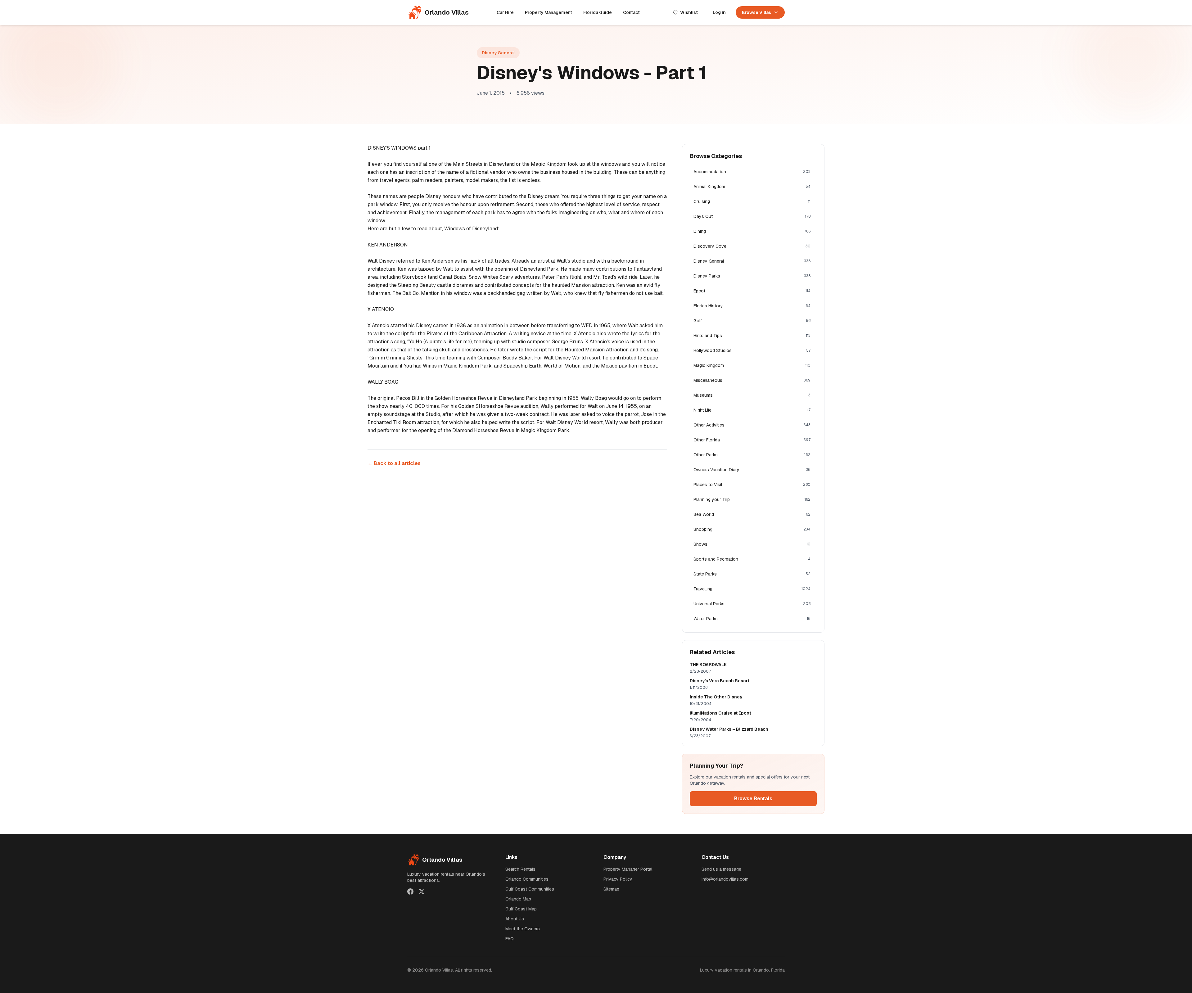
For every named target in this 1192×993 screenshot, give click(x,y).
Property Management (548, 12)
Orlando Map (518, 899)
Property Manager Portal (627, 869)
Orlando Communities (527, 879)
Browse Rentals (753, 798)
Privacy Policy (617, 879)
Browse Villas (756, 12)
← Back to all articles (394, 463)
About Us (514, 919)
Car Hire (505, 12)
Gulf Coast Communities (529, 889)
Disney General (498, 53)
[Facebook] (410, 891)
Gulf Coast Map (521, 909)
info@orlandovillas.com (725, 879)
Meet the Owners (522, 929)
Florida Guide (597, 12)
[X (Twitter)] (421, 891)
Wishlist (689, 12)
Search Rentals (520, 869)
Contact (631, 12)
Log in (719, 12)
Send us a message (721, 869)
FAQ (509, 938)
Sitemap (611, 889)
